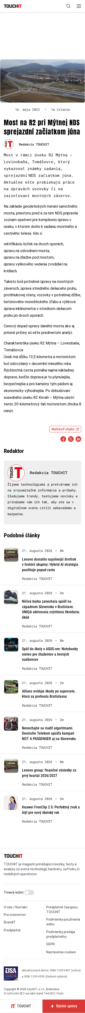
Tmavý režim (14, 892)
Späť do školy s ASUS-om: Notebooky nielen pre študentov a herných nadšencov (50, 654)
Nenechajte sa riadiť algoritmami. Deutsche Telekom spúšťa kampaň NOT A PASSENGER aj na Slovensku (49, 733)
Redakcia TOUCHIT (34, 144)
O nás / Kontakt (15, 907)
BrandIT (10, 922)
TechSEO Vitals (54, 993)
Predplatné (12, 930)
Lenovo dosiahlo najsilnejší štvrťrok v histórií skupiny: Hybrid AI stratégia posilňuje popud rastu (50, 564)
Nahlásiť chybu (62, 429)
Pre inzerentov (15, 915)
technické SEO (16, 993)
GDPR (50, 944)
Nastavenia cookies (61, 952)
